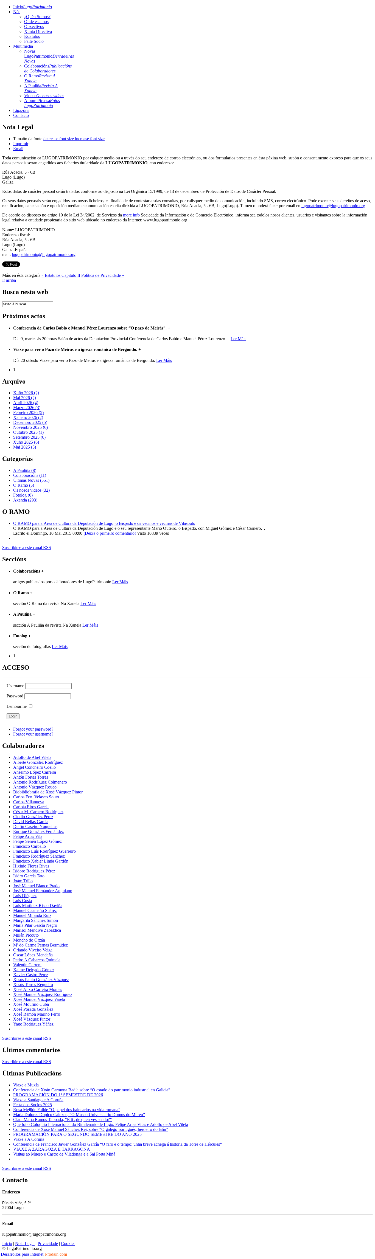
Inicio (32, 6)
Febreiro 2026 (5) (28, 412)
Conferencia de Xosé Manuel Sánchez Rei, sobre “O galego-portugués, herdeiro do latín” (90, 1129)
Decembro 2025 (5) (30, 422)
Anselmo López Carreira (34, 772)
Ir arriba (9, 280)
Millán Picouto (26, 935)
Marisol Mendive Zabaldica (37, 930)
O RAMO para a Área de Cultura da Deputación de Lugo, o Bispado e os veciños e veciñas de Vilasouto (104, 523)
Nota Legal (25, 1243)
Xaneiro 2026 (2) (28, 417)
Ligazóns (21, 110)
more (127, 215)
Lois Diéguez (25, 895)
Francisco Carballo (29, 846)
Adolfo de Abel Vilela (32, 757)
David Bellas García (30, 821)
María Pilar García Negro (35, 925)
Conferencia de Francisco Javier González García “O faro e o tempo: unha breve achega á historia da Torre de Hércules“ (117, 1144)
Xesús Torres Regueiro (33, 984)
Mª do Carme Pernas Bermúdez (40, 945)
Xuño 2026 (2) (26, 392)
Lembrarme (17, 706)
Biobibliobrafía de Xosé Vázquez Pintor (48, 792)
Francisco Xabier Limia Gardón (40, 861)
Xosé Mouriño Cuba (31, 1004)
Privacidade (48, 1243)
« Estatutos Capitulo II (60, 275)
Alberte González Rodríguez (38, 762)
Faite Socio (34, 41)
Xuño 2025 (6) (26, 442)
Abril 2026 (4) (25, 402)
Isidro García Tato (28, 876)
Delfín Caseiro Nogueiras (35, 826)
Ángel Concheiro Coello (34, 767)
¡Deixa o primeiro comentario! (110, 533)
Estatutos (32, 36)
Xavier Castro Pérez (30, 974)
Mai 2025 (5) (24, 447)
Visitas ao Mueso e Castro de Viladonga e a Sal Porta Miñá (64, 1154)
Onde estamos (36, 21)
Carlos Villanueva (28, 801)
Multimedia (23, 46)
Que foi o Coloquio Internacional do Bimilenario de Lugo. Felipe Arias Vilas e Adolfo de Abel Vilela (100, 1124)
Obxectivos (34, 26)
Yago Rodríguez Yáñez (33, 1024)
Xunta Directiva (38, 31)
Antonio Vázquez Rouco (35, 787)
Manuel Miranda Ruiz (32, 915)
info (136, 215)
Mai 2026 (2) (24, 397)
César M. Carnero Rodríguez (38, 811)
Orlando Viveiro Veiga (32, 950)
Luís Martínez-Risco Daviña (37, 905)
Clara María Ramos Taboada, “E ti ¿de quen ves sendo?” (62, 1119)
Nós (16, 11)
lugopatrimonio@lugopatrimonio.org (333, 205)
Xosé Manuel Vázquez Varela (39, 999)
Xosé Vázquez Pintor (31, 1019)
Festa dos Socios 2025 (32, 1104)
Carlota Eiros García (31, 806)
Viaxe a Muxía (26, 1085)
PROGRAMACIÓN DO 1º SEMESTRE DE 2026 (58, 1094)
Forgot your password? (33, 729)
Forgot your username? (33, 734)
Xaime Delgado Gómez (33, 969)
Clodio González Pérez (33, 816)
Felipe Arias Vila (27, 836)
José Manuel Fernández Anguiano (42, 890)
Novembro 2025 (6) (30, 427)
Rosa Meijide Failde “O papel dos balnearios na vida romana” (66, 1109)
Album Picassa (42, 103)
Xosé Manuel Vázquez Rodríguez (42, 994)
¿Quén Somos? (37, 16)
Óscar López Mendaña (33, 955)
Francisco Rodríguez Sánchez (39, 856)
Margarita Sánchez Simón (35, 920)
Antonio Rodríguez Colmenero (40, 782)
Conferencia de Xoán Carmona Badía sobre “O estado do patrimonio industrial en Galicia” (91, 1090)
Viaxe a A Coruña (28, 1139)
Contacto (21, 115)
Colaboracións (48, 68)
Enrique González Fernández (38, 831)
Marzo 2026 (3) (26, 407)
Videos (44, 95)
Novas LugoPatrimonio (49, 56)
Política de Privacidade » (102, 275)
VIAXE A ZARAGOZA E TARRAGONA (51, 1149)
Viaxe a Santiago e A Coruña (38, 1099)
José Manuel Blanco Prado (36, 885)
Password (15, 696)
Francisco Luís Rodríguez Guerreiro (44, 851)
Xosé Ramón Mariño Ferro (36, 1014)
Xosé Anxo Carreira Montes (37, 989)
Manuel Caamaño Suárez (35, 910)
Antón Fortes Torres (30, 777)
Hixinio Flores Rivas (31, 866)
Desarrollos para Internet (34, 1254)
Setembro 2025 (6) (29, 437)
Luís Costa (22, 900)
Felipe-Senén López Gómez (37, 841)
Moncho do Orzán (29, 940)
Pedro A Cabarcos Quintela (36, 959)
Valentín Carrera (27, 964)
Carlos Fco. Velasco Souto (36, 797)
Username (15, 685)
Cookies (68, 1243)
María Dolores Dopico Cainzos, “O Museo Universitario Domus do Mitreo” (79, 1114)
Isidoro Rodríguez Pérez (34, 871)
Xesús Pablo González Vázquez (41, 979)
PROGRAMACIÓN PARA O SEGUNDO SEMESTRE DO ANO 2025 (77, 1134)
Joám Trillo (23, 880)
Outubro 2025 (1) (28, 432)
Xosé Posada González (33, 1009)
